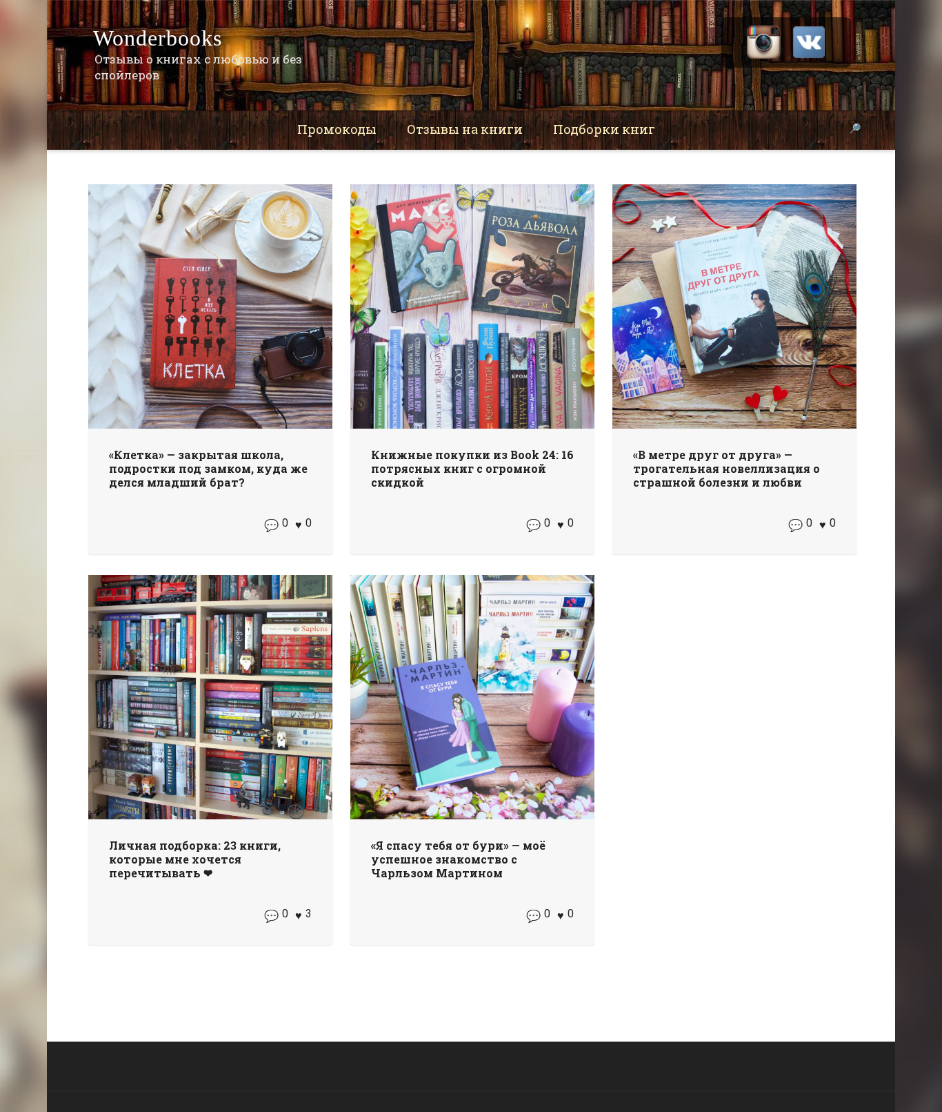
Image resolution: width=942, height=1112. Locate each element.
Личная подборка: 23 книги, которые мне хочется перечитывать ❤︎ (195, 859)
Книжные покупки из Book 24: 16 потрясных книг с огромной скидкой (472, 468)
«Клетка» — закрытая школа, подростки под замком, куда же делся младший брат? (208, 468)
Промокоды (337, 129)
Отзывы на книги (465, 129)
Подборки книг (604, 129)
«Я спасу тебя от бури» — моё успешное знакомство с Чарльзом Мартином (458, 859)
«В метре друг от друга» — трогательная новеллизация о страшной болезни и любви (726, 468)
